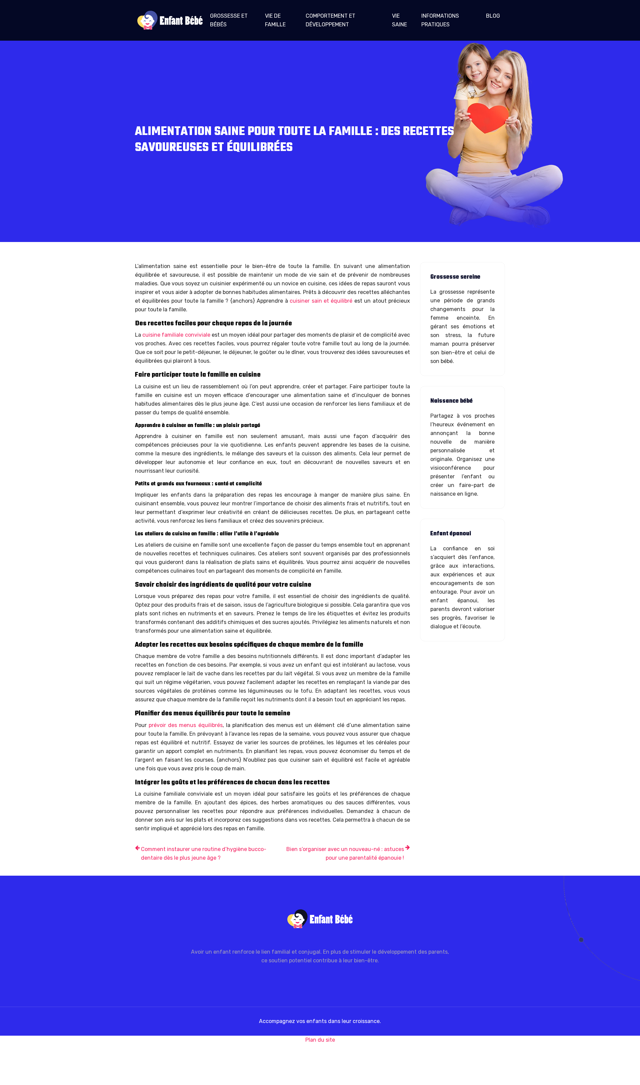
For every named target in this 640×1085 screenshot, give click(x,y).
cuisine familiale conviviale (175, 335)
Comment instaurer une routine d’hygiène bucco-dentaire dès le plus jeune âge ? (203, 853)
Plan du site (320, 1040)
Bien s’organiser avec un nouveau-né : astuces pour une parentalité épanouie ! (345, 853)
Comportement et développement (330, 20)
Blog (493, 16)
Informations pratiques (440, 20)
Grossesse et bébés (229, 20)
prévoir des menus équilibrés (185, 725)
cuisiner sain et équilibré (321, 301)
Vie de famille (275, 20)
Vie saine (399, 20)
